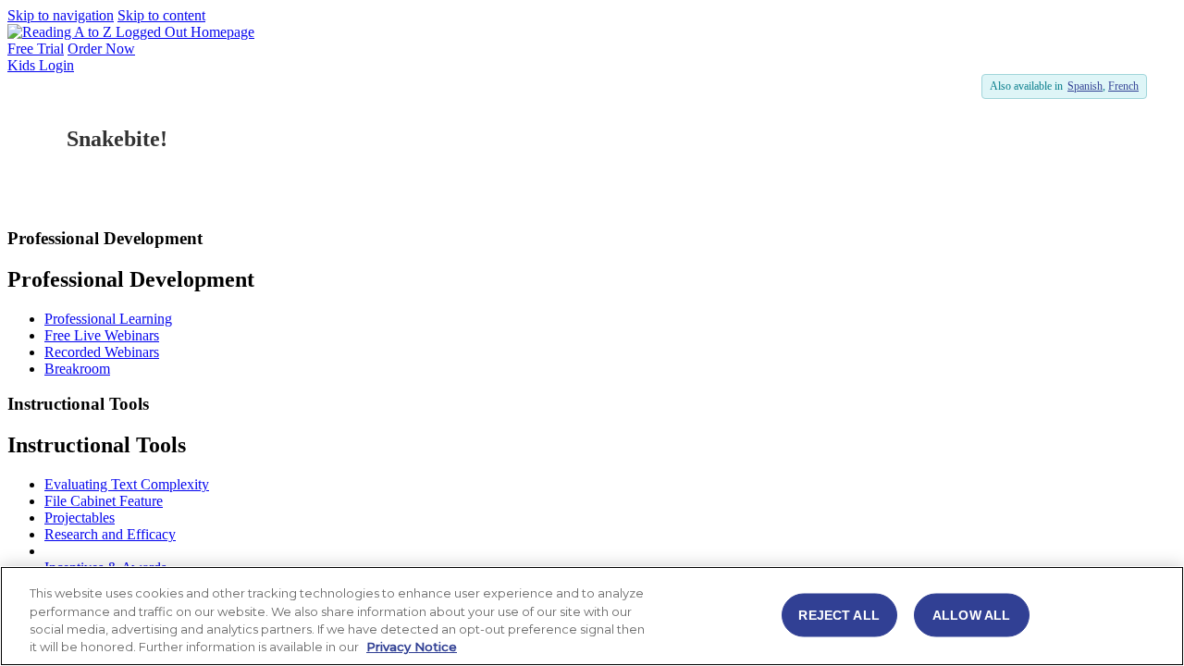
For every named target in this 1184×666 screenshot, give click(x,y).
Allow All (971, 614)
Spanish (1085, 86)
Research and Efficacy (110, 534)
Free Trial (35, 48)
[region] (592, 616)
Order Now (101, 48)
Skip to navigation (60, 15)
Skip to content (161, 15)
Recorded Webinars (101, 352)
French (1123, 86)
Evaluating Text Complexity (126, 484)
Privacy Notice (411, 646)
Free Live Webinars (101, 335)
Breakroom (77, 368)
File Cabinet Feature (103, 501)
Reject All (838, 614)
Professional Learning (108, 319)
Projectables (79, 517)
